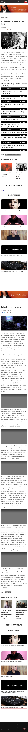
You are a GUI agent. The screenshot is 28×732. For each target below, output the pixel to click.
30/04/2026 (18, 178)
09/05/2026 (3, 176)
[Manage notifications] (24, 729)
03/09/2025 (18, 618)
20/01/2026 (3, 618)
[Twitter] (5, 29)
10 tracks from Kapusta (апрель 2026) (20, 174)
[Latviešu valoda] (2, 190)
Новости (7, 302)
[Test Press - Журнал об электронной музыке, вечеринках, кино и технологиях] (9, 1)
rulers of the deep (16, 154)
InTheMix (8, 365)
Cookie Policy (18, 729)
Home (2, 17)
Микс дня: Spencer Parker (7, 240)
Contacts (24, 729)
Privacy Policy (11, 729)
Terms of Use (4, 729)
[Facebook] (2, 29)
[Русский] (3, 190)
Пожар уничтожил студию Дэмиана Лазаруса (11, 226)
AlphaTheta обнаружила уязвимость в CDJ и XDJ (12, 271)
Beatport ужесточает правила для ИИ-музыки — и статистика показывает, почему (12, 256)
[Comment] (8, 29)
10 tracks (7, 17)
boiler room (8, 592)
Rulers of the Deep (12, 54)
